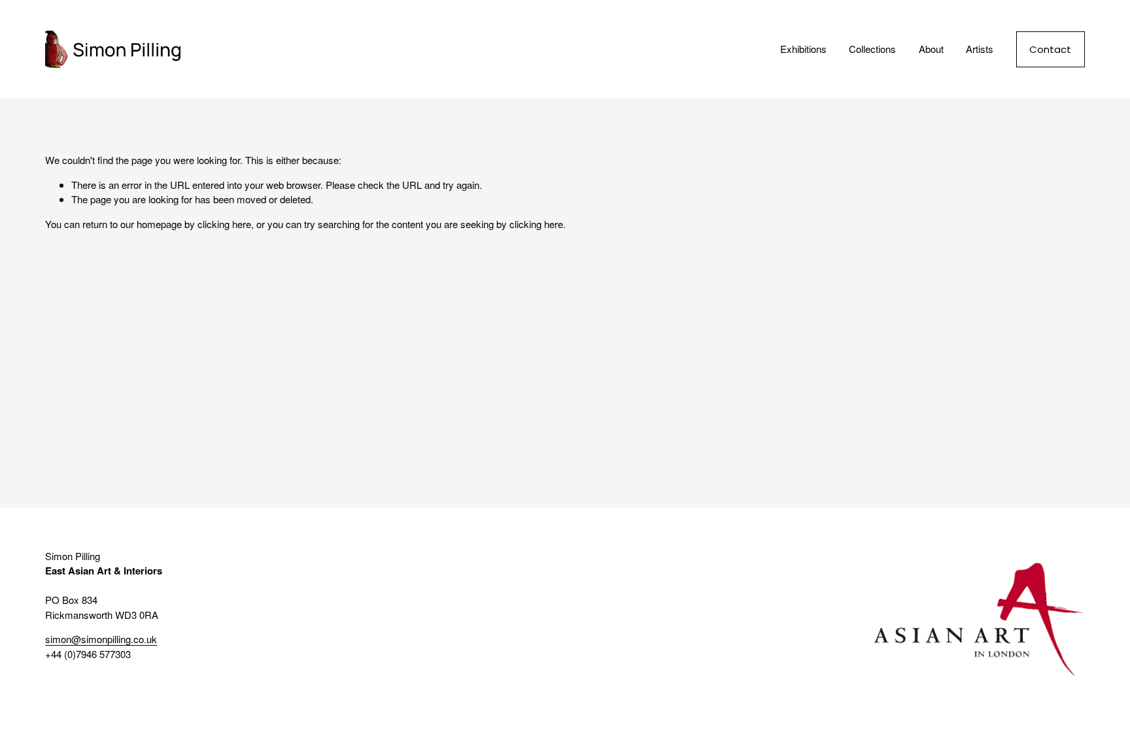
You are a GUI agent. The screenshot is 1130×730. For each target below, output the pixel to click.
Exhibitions (803, 49)
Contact (1050, 49)
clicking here (224, 224)
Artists (979, 49)
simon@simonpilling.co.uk (101, 639)
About (931, 49)
